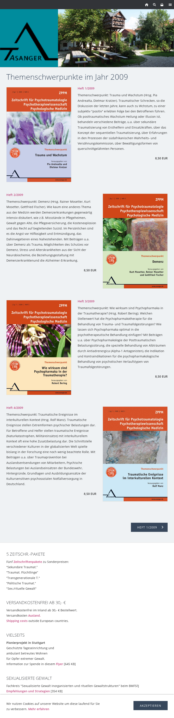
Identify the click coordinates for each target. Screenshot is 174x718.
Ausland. (34, 615)
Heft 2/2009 (14, 195)
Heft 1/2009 (86, 88)
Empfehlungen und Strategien (28, 691)
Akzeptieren (150, 706)
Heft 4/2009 (14, 408)
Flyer (59, 664)
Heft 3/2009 (86, 301)
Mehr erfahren (38, 709)
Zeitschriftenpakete (28, 562)
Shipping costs (17, 621)
